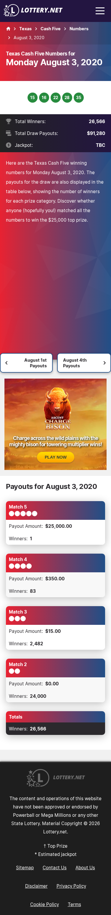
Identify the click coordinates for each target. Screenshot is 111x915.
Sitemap (25, 867)
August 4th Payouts (75, 362)
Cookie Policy (44, 904)
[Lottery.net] (33, 15)
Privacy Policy (71, 886)
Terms (74, 904)
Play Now (56, 457)
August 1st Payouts (35, 362)
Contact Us (55, 867)
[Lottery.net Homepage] (8, 29)
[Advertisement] (55, 283)
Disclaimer (36, 886)
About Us (85, 867)
